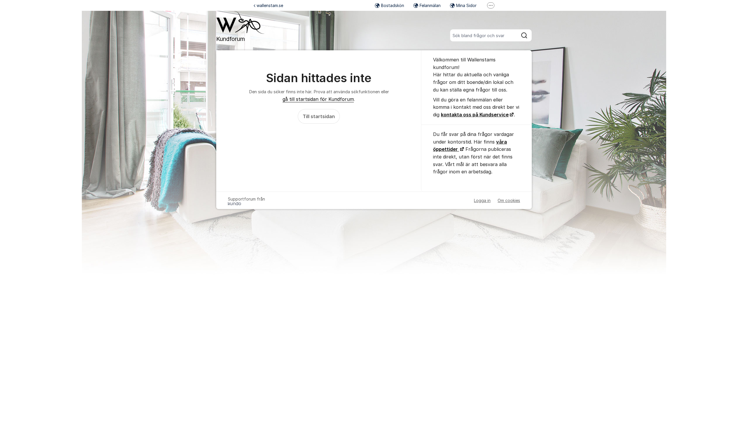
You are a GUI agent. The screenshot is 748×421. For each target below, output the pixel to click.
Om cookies (509, 200)
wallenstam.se (270, 5)
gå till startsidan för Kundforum (318, 99)
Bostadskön (392, 5)
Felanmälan (430, 5)
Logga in (482, 200)
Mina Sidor (466, 5)
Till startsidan (319, 116)
